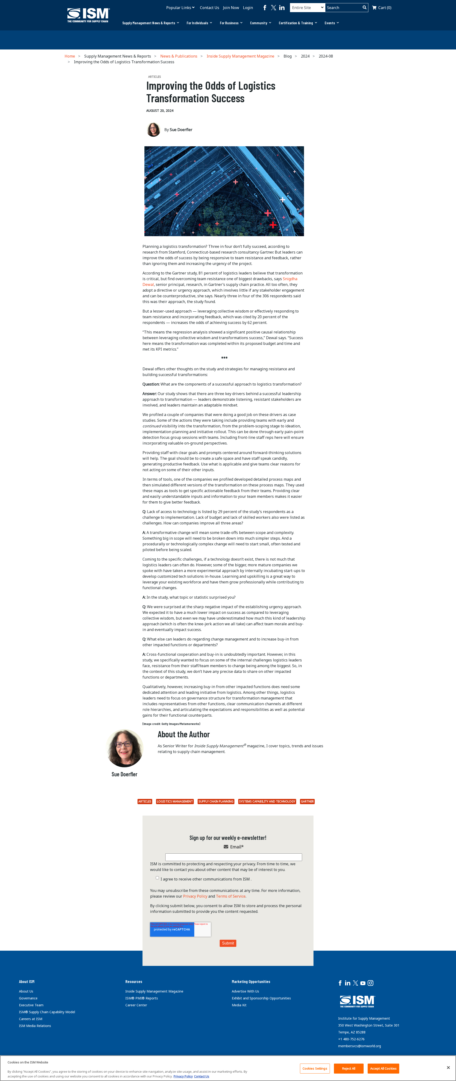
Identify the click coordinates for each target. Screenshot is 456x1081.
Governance (28, 998)
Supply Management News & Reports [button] (148, 22)
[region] (228, 1068)
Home (70, 56)
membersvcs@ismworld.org (359, 1046)
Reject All (348, 1068)
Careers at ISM (30, 1019)
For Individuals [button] (197, 22)
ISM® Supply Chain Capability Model (47, 1012)
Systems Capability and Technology (267, 801)
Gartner (307, 801)
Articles (144, 801)
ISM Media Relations (35, 1025)
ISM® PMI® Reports (141, 998)
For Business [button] (229, 22)
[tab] (151, 22)
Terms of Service (231, 896)
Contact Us (209, 7)
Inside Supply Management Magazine (240, 56)
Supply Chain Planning (216, 801)
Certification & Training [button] (296, 22)
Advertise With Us (245, 991)
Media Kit (239, 1005)
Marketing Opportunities (251, 981)
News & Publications (178, 56)
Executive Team (31, 1005)
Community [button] (258, 22)
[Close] (448, 1067)
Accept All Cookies (383, 1068)
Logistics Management (175, 801)
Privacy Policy (195, 896)
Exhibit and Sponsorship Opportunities (261, 998)
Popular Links (178, 7)
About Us (26, 991)
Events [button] (330, 22)
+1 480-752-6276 (351, 1039)
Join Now (231, 7)
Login (248, 7)
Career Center (136, 1005)
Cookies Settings (315, 1068)
